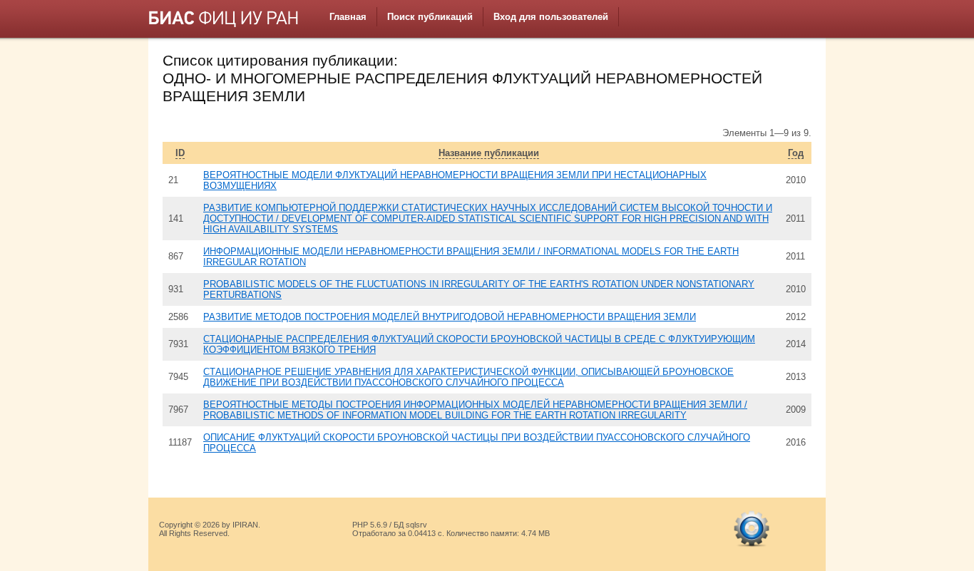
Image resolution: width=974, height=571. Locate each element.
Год (796, 153)
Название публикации (489, 153)
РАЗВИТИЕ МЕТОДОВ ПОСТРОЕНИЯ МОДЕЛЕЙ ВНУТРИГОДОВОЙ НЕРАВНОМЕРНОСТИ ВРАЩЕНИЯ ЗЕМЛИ (449, 317)
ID (180, 153)
